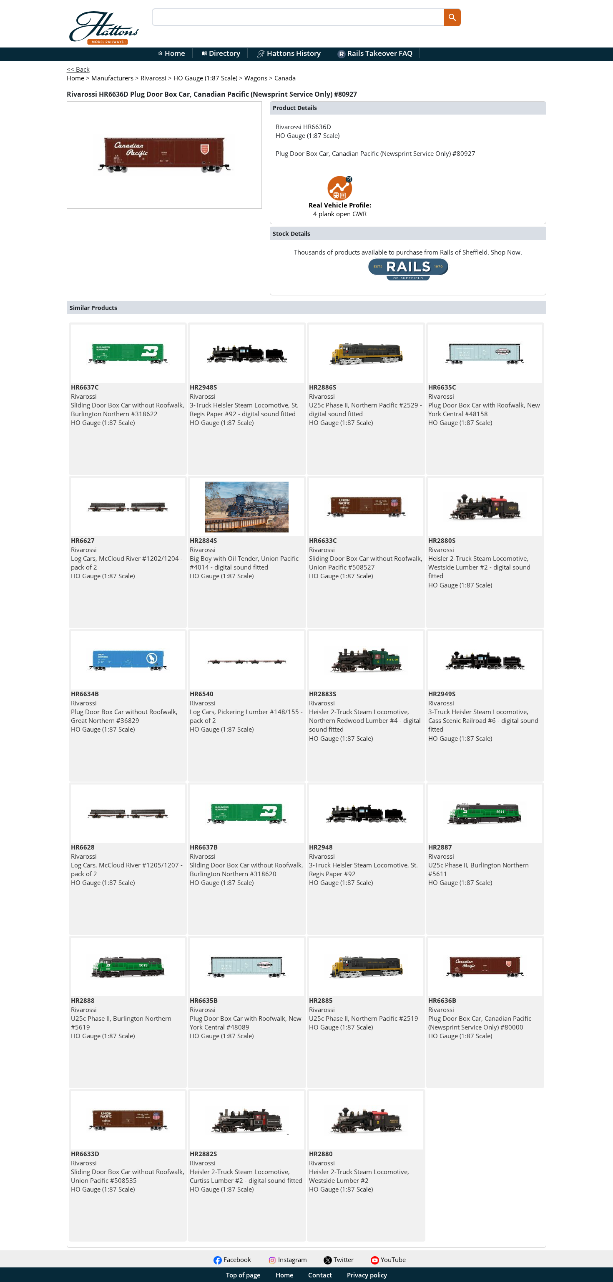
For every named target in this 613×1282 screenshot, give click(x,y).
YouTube (392, 1259)
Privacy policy (367, 1275)
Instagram (291, 1259)
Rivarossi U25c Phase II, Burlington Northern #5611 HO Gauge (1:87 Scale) (478, 865)
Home (171, 53)
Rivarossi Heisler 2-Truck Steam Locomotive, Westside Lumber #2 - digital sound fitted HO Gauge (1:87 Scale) (479, 562)
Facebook (236, 1259)
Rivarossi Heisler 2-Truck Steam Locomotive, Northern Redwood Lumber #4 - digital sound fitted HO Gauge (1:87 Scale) (365, 716)
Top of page (243, 1275)
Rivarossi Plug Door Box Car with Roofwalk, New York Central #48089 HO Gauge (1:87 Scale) (245, 1018)
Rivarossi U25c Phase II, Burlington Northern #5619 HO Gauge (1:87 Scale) (121, 1018)
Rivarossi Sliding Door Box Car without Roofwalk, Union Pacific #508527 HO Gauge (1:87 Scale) (365, 558)
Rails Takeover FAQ (379, 53)
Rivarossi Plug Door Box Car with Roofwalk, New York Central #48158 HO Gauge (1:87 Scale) (484, 405)
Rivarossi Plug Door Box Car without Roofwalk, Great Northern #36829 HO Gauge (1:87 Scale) (124, 711)
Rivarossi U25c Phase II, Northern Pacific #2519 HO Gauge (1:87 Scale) (363, 1013)
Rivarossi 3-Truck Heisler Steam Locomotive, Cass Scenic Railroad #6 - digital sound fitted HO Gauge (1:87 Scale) (483, 716)
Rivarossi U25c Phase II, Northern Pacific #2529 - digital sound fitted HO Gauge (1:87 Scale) (365, 405)
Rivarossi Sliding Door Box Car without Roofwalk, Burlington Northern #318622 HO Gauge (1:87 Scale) (127, 405)
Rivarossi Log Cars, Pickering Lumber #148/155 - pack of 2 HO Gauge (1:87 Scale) (246, 711)
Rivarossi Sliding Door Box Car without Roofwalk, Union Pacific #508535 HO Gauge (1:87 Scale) (127, 1171)
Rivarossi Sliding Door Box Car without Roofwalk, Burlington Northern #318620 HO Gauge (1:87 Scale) (246, 865)
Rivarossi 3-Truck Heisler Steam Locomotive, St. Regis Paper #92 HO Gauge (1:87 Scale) (363, 865)
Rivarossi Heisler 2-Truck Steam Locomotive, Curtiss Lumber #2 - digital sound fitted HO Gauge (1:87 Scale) (246, 1171)
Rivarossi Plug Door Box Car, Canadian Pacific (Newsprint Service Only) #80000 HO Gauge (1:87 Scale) (479, 1018)
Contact (320, 1275)
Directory (221, 53)
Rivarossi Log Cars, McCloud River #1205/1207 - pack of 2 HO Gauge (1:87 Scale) (127, 865)
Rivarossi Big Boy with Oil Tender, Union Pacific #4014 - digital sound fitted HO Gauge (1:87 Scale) (244, 558)
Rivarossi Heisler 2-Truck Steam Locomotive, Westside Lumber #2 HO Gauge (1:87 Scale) (359, 1171)
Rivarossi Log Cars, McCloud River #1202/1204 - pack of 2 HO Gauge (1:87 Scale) (127, 558)
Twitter (343, 1259)
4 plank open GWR (340, 209)
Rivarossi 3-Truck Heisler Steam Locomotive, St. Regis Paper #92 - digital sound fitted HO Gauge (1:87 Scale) (244, 405)
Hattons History (293, 53)
